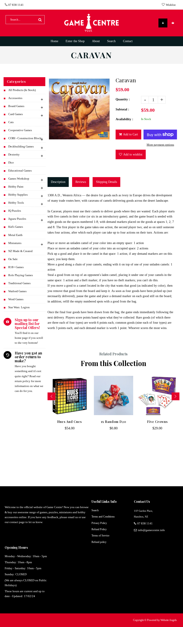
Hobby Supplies (18, 194)
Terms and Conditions (103, 516)
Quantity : (123, 99)
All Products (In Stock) (22, 90)
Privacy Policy (99, 523)
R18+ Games (16, 267)
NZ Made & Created (20, 251)
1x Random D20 (113, 422)
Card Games (15, 114)
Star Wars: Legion (19, 307)
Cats (11, 122)
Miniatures (14, 243)
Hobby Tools (16, 202)
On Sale (13, 259)
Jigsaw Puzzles (17, 218)
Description (58, 182)
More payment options (160, 144)
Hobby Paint (15, 186)
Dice (11, 162)
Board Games (16, 106)
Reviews (80, 182)
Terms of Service (100, 535)
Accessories (15, 98)
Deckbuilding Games (21, 146)
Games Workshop (18, 178)
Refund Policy (99, 529)
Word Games (15, 299)
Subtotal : (122, 109)
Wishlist (171, 4)
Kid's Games (15, 226)
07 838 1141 (16, 4)
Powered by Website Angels (162, 620)
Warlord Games (17, 291)
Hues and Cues (69, 422)
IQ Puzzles (14, 210)
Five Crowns (157, 422)
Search (95, 510)
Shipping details (106, 182)
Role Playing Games (20, 275)
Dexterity (14, 154)
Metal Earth (15, 235)
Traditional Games (19, 283)
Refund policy (99, 542)
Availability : (124, 119)
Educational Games (20, 170)
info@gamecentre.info (151, 530)
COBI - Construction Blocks (25, 138)
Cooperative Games (20, 130)
